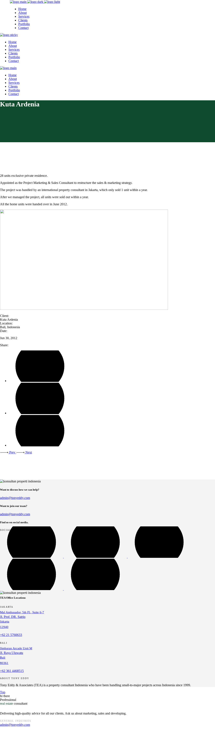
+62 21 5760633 (11, 635)
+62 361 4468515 (12, 671)
